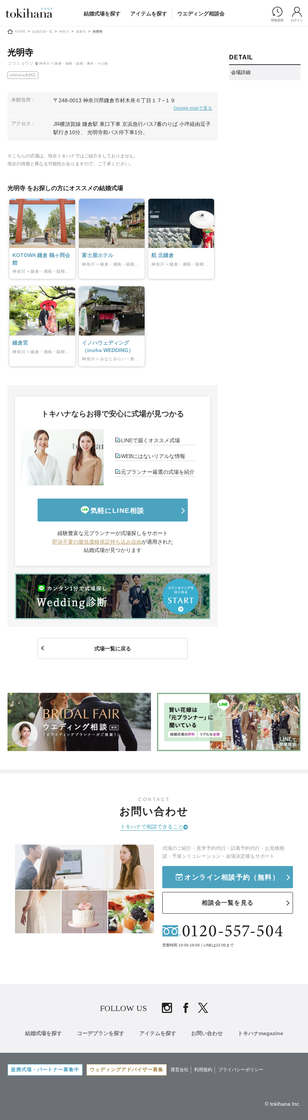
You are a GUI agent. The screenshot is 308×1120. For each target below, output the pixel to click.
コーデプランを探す (100, 1033)
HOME (20, 31)
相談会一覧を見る (228, 902)
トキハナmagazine (260, 1033)
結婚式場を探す (102, 14)
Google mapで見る (193, 108)
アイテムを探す (148, 14)
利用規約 (203, 1069)
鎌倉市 (81, 31)
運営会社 (180, 1069)
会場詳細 (241, 72)
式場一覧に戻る (112, 648)
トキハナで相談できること (151, 827)
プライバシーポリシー (240, 1069)
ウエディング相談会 (201, 14)
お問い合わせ (207, 1033)
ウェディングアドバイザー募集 (126, 1069)
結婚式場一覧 (42, 31)
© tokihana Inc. (282, 1104)
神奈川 (64, 31)
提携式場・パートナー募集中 (45, 1069)
